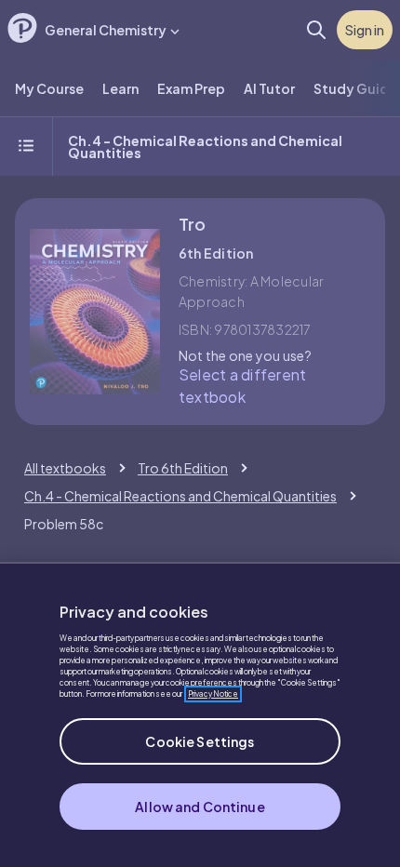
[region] (200, 714)
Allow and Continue (200, 806)
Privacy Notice (213, 694)
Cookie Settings (199, 741)
